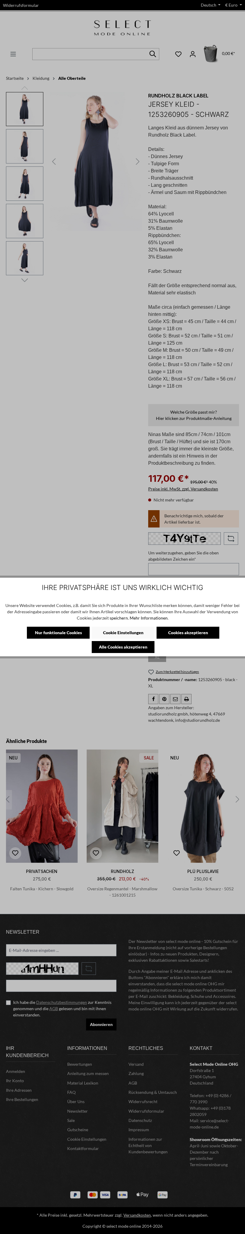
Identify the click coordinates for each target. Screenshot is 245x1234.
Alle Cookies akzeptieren (123, 646)
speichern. (119, 617)
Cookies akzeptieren (188, 632)
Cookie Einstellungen (123, 632)
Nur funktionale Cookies (58, 632)
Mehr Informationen (149, 617)
